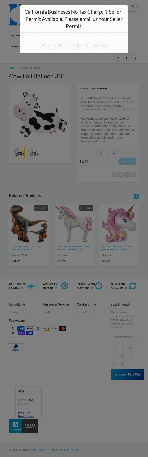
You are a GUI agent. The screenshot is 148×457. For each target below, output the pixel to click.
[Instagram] (78, 45)
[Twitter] (43, 45)
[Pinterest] (60, 45)
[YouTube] (95, 45)
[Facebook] (52, 45)
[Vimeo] (104, 45)
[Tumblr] (86, 45)
